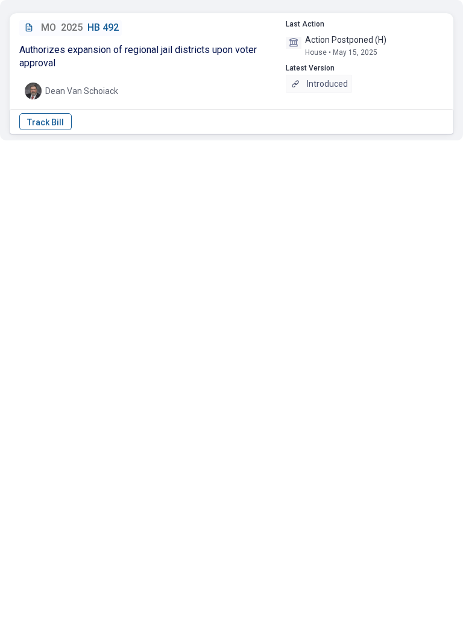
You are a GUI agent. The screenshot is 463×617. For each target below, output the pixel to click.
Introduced (327, 84)
